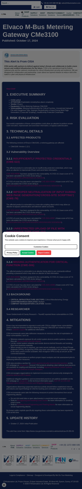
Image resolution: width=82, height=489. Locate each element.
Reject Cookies (43, 253)
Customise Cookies (41, 247)
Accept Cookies (28, 253)
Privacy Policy (12, 253)
